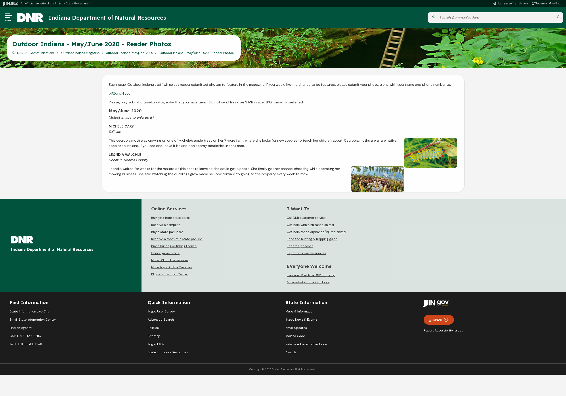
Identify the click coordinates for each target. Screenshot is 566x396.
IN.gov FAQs (156, 344)
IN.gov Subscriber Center (169, 274)
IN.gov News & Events (301, 320)
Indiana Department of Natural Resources (107, 17)
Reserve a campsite (166, 225)
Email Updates (296, 328)
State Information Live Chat (30, 311)
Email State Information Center (33, 320)
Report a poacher (300, 246)
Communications (42, 53)
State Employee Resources (168, 352)
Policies (153, 328)
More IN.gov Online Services (171, 267)
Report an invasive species (306, 253)
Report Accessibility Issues (443, 330)
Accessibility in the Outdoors (308, 282)
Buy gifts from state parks (170, 218)
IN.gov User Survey (161, 311)
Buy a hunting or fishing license (174, 246)
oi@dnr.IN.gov (119, 93)
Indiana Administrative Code (306, 344)
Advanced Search (161, 320)
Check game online (165, 253)
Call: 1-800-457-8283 (25, 336)
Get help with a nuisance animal (310, 225)
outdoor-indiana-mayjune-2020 (129, 53)
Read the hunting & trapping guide (312, 239)
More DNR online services (169, 260)
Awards (291, 352)
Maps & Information (300, 311)
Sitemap (154, 336)
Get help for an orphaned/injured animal (316, 232)
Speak (437, 320)
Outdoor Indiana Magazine (80, 53)
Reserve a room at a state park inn (177, 239)
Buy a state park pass (167, 232)
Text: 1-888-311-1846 (26, 344)
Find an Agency (21, 328)
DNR (20, 53)
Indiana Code (295, 336)
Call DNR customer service (306, 218)
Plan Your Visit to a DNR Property (311, 275)
